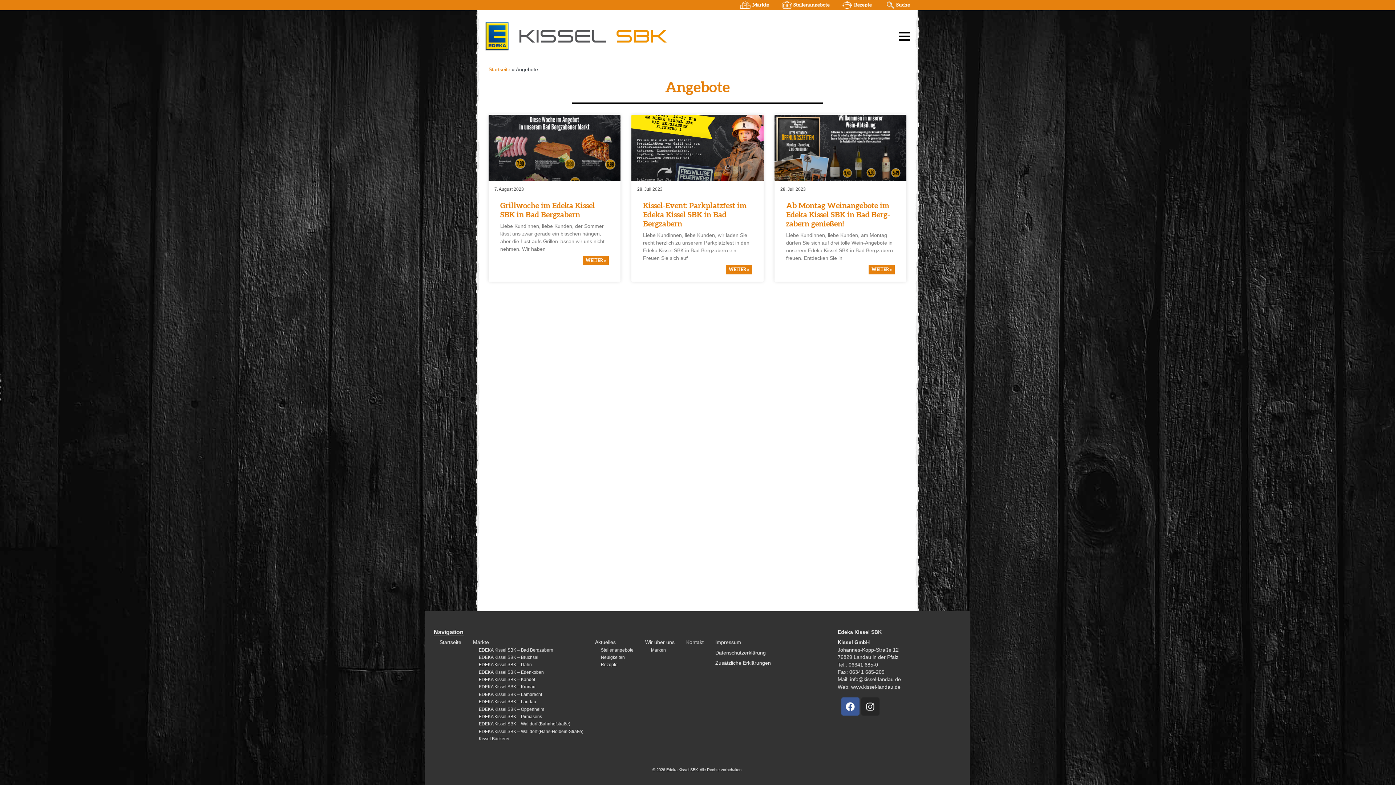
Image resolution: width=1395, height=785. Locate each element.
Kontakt (695, 642)
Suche (903, 5)
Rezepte (863, 5)
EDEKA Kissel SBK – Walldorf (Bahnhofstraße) (524, 723)
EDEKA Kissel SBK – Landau (507, 701)
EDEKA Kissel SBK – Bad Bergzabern (516, 650)
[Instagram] (870, 706)
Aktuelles (605, 642)
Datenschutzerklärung (740, 653)
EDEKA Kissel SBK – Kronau (507, 686)
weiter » (596, 260)
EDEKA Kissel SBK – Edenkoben (511, 672)
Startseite (499, 69)
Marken (658, 650)
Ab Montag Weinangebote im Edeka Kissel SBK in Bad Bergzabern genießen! (838, 215)
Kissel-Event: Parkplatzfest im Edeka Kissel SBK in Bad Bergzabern (695, 215)
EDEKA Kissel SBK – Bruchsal (508, 657)
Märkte (760, 5)
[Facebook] (850, 706)
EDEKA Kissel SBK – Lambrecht (510, 694)
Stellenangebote (811, 5)
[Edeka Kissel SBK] (576, 36)
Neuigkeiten (613, 657)
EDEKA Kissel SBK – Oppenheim (511, 709)
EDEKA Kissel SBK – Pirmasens (510, 716)
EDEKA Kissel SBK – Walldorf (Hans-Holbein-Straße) (531, 731)
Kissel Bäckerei (494, 738)
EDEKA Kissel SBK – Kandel (507, 679)
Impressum (728, 642)
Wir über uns (660, 642)
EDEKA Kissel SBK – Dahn (505, 664)
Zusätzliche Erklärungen (743, 663)
